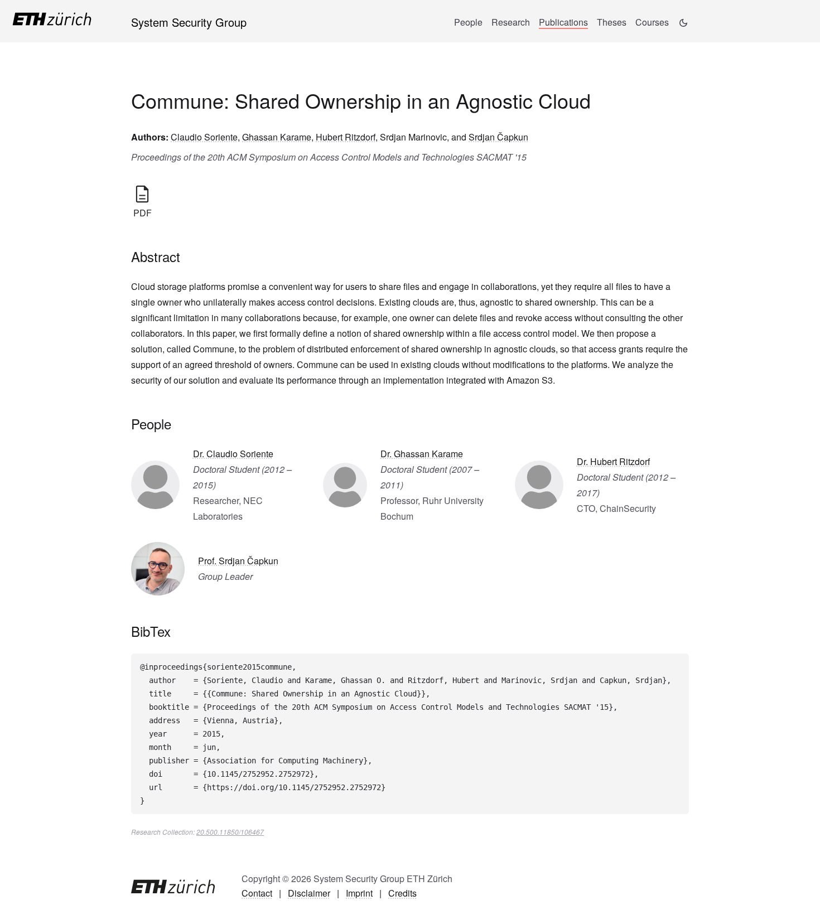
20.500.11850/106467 (230, 831)
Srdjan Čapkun (498, 136)
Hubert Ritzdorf (345, 136)
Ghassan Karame (276, 136)
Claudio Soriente (204, 136)
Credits (402, 893)
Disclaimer (309, 893)
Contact (257, 893)
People (468, 22)
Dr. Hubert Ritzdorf (613, 461)
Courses (652, 22)
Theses (611, 22)
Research (510, 22)
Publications (563, 22)
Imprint (359, 893)
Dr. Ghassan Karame (421, 453)
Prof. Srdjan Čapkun (238, 560)
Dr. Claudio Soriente (233, 453)
